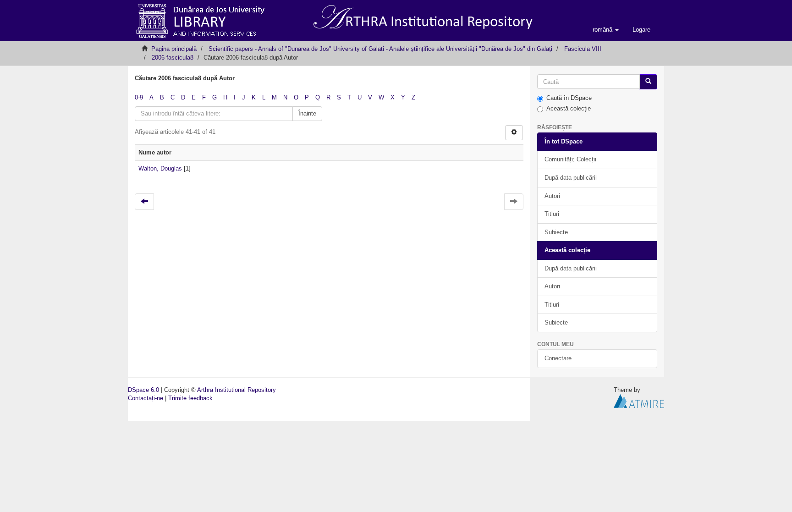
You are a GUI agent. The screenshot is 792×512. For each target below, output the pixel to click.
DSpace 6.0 (143, 389)
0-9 (139, 97)
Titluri (551, 213)
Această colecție (568, 108)
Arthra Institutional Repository (236, 389)
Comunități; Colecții (570, 159)
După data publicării (570, 177)
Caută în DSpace (569, 97)
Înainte (307, 113)
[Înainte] (648, 81)
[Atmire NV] (639, 400)
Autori (552, 196)
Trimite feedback (190, 398)
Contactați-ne (145, 398)
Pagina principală (174, 48)
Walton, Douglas (160, 168)
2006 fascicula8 (172, 57)
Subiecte (556, 232)
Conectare (558, 358)
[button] (606, 29)
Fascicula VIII (582, 48)
